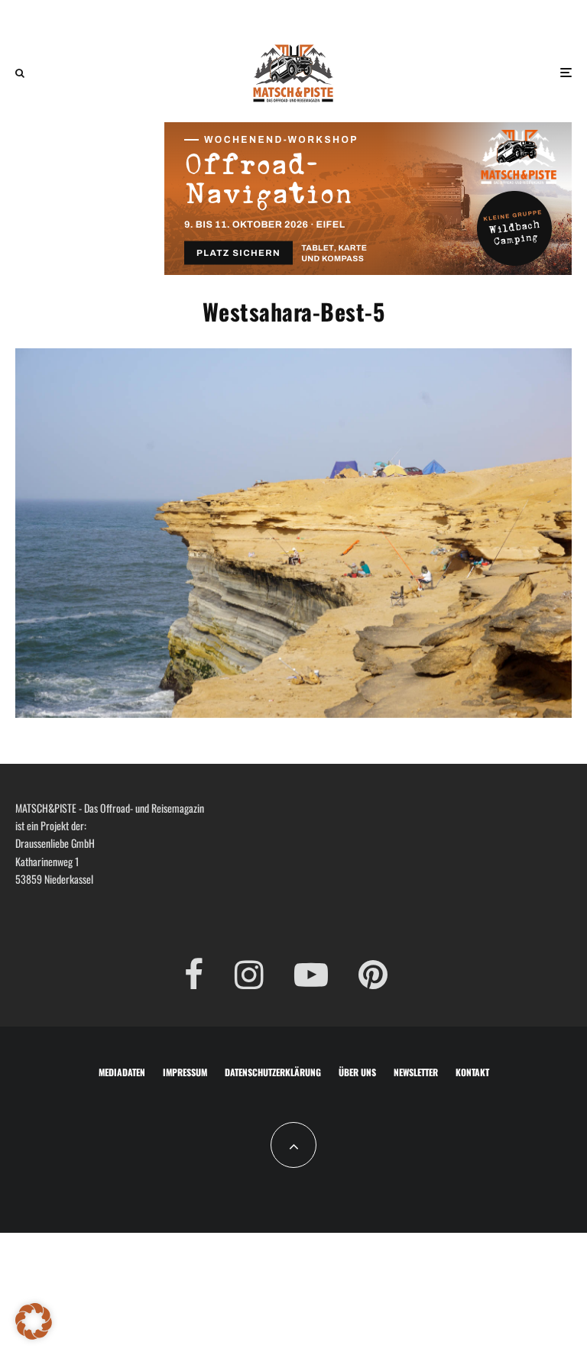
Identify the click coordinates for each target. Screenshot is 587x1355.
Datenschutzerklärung (273, 1072)
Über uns (357, 1072)
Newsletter (416, 1072)
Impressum (185, 1072)
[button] (33, 1321)
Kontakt (472, 1072)
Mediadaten (122, 1072)
